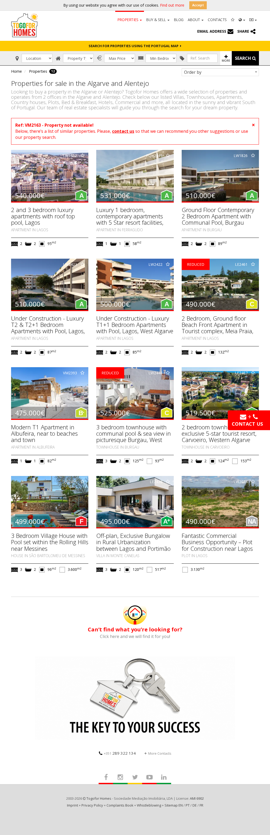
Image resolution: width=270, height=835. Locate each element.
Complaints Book (120, 805)
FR (201, 805)
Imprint (72, 805)
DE (194, 805)
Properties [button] (128, 19)
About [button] (194, 19)
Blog (179, 19)
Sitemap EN (174, 805)
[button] (242, 19)
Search (243, 58)
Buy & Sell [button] (156, 19)
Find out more (172, 5)
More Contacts (159, 753)
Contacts (217, 19)
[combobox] (220, 72)
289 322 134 (120, 753)
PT (188, 805)
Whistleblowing (149, 805)
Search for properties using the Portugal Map (134, 45)
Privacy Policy (92, 805)
